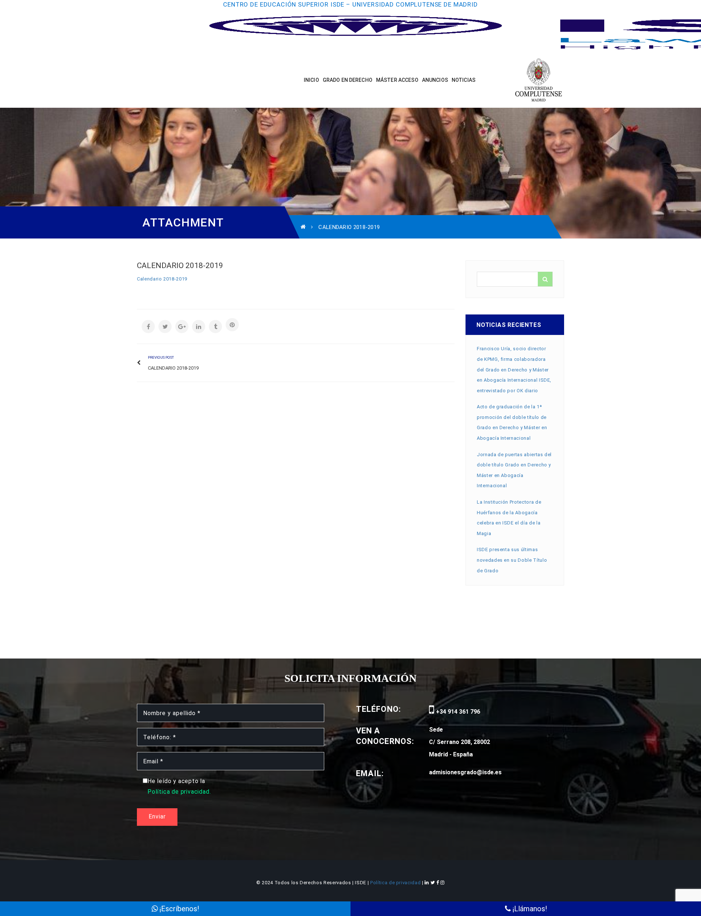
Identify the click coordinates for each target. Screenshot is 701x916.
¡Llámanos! (529, 908)
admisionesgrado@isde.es (465, 772)
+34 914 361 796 (457, 711)
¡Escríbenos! (178, 908)
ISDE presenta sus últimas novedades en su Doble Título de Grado (512, 560)
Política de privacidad (396, 882)
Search (545, 279)
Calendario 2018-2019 (162, 279)
